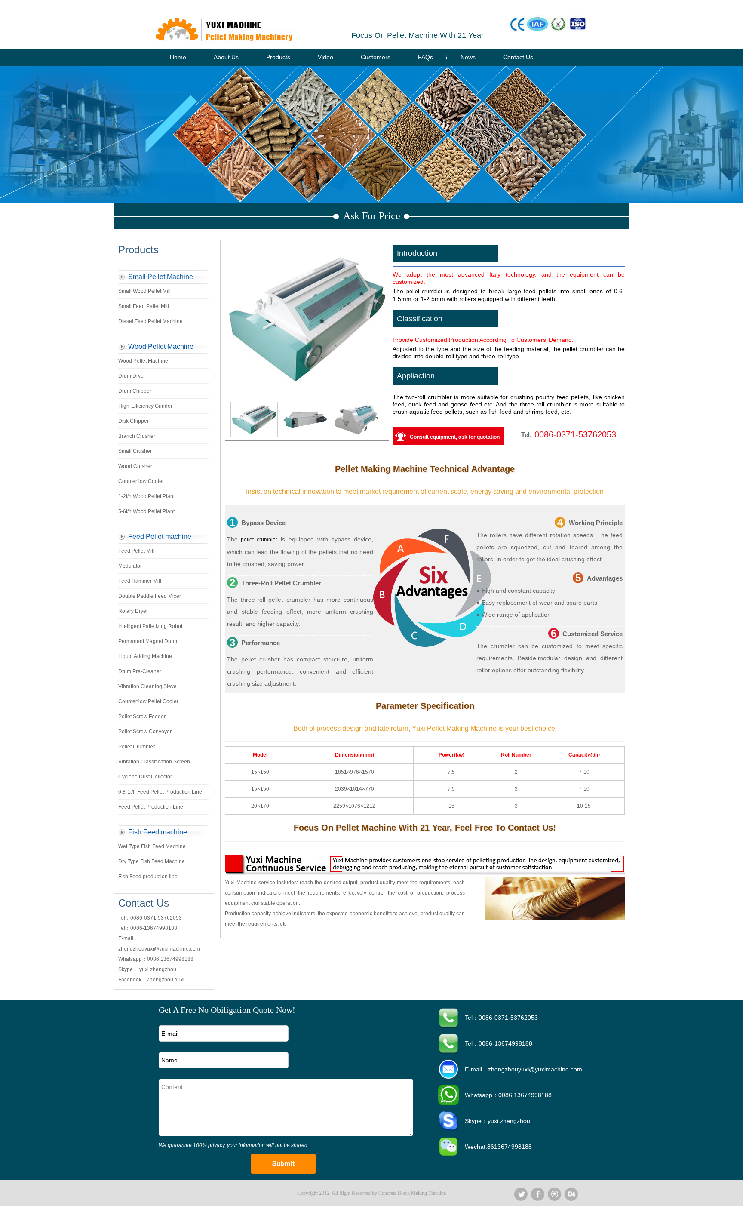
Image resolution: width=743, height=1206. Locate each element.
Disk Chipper (133, 421)
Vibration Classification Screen (154, 762)
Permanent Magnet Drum (147, 641)
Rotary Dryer (133, 611)
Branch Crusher (136, 436)
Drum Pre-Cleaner (139, 671)
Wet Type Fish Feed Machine (152, 846)
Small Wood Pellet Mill (144, 291)
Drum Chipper (134, 391)
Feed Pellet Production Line (150, 807)
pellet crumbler (424, 292)
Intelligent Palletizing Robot (150, 626)
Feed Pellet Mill (136, 551)
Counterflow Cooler (141, 481)
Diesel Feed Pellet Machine (150, 321)
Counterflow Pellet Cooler (148, 701)
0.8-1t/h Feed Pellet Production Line (160, 792)
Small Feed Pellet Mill (143, 306)
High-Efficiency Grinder (145, 406)
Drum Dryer (131, 376)
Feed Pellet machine (159, 536)
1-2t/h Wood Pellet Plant (146, 496)
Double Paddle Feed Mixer (149, 596)
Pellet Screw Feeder (142, 717)
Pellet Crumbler (136, 747)
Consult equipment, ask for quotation (455, 437)
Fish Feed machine (157, 832)
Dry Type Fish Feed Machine (151, 861)
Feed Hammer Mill (139, 581)
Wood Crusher (135, 466)
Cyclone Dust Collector (145, 777)
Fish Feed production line (148, 877)
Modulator (130, 566)
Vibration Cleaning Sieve (147, 686)
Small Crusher (135, 451)
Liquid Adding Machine (145, 656)
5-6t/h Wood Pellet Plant (146, 511)
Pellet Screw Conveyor (145, 732)
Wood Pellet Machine (160, 346)
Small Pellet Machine (160, 276)
